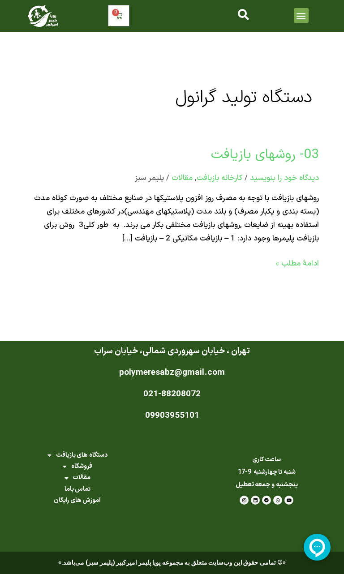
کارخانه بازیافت (219, 178)
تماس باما (77, 489)
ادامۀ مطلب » (297, 263)
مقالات (182, 178)
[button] (301, 15)
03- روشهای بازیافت (265, 155)
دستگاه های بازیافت (82, 455)
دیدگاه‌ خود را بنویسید (284, 178)
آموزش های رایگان (77, 500)
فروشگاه (81, 466)
